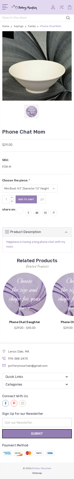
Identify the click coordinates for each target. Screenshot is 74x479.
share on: (9, 209)
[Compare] (61, 8)
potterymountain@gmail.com (28, 366)
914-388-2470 (18, 358)
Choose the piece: (16, 180)
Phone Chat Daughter (24, 322)
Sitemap (37, 473)
